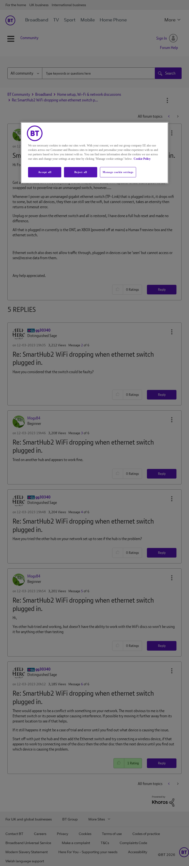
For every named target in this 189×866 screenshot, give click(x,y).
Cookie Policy (142, 158)
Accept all (44, 171)
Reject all (80, 171)
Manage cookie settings (118, 171)
